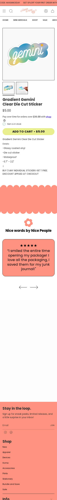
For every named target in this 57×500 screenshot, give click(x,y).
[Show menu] (4, 11)
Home (6, 463)
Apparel (6, 452)
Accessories (9, 468)
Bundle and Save (11, 484)
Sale (5, 489)
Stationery (8, 478)
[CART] (52, 11)
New (5, 447)
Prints (5, 473)
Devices (6, 457)
